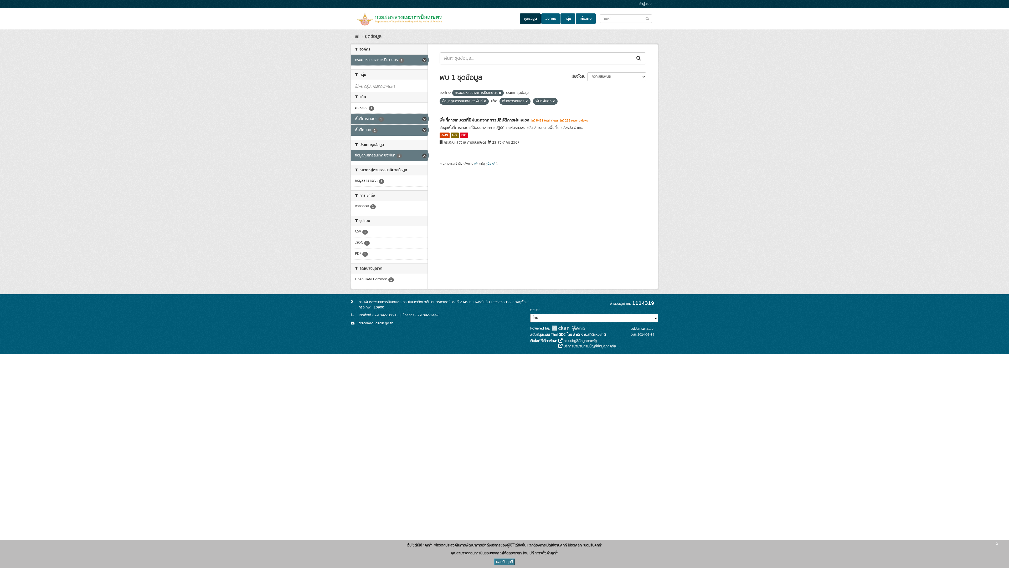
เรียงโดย (578, 76)
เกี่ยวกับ (586, 19)
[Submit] (639, 58)
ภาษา (534, 310)
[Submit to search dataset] (647, 18)
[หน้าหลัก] (357, 36)
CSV (454, 135)
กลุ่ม (567, 19)
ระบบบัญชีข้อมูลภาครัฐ (580, 341)
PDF (463, 135)
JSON (444, 135)
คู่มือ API (491, 163)
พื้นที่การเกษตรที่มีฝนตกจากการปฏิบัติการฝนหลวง (484, 120)
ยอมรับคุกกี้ (504, 562)
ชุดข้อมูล (530, 19)
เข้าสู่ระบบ (645, 4)
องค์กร (550, 19)
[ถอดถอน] (500, 93)
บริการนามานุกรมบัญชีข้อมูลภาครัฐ (589, 346)
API (476, 163)
